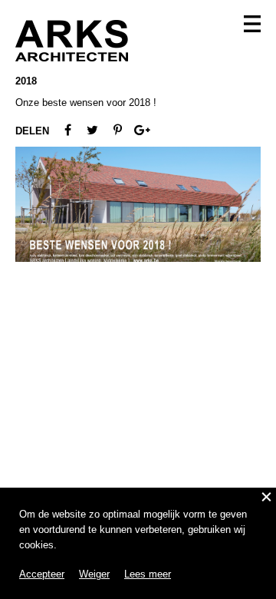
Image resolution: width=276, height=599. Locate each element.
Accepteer (41, 574)
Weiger (94, 574)
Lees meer (147, 574)
